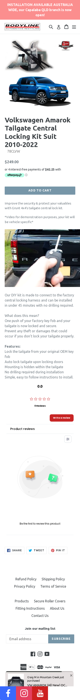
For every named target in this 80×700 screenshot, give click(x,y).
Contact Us (40, 616)
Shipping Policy (53, 579)
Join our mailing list (40, 628)
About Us (57, 608)
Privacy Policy (24, 586)
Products (22, 601)
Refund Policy (25, 579)
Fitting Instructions (30, 608)
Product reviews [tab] (22, 429)
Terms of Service (53, 586)
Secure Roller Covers (49, 601)
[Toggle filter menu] (67, 439)
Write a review (61, 417)
